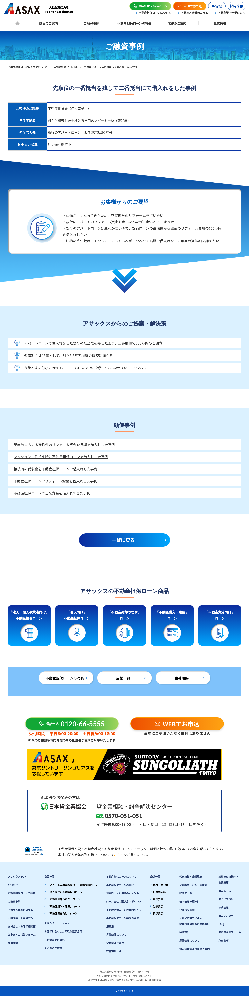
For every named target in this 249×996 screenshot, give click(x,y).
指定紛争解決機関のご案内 (194, 949)
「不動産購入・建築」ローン (63, 906)
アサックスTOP (17, 876)
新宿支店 (158, 899)
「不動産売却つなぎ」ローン (63, 899)
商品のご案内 (48, 23)
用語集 (110, 926)
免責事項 (223, 940)
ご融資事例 (91, 23)
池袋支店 (158, 906)
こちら (119, 854)
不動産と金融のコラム (194, 13)
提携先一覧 (185, 893)
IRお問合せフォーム (229, 932)
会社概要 (181, 677)
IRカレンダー (226, 915)
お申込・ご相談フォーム (22, 934)
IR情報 (217, 6)
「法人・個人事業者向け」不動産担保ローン (72, 885)
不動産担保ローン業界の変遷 (122, 918)
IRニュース (224, 891)
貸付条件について (116, 934)
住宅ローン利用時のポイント (122, 893)
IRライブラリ (226, 899)
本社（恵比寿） (162, 885)
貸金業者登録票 (115, 943)
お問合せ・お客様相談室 (22, 926)
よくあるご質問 (53, 948)
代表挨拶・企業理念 (190, 876)
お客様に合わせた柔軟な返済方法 (63, 931)
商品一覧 (49, 876)
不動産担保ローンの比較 (120, 885)
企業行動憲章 (187, 910)
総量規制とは (113, 951)
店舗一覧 (123, 677)
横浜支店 (158, 913)
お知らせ (13, 885)
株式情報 (223, 907)
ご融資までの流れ (54, 940)
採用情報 (236, 6)
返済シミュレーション (57, 923)
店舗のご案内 (177, 23)
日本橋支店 (159, 892)
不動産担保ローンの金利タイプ (123, 910)
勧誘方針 (184, 932)
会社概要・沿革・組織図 (193, 885)
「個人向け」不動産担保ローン (64, 892)
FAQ (221, 924)
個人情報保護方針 (189, 901)
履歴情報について (189, 940)
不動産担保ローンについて (155, 13)
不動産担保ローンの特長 (134, 23)
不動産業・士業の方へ (231, 13)
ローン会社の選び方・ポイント (123, 901)
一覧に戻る (123, 540)
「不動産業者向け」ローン (62, 913)
